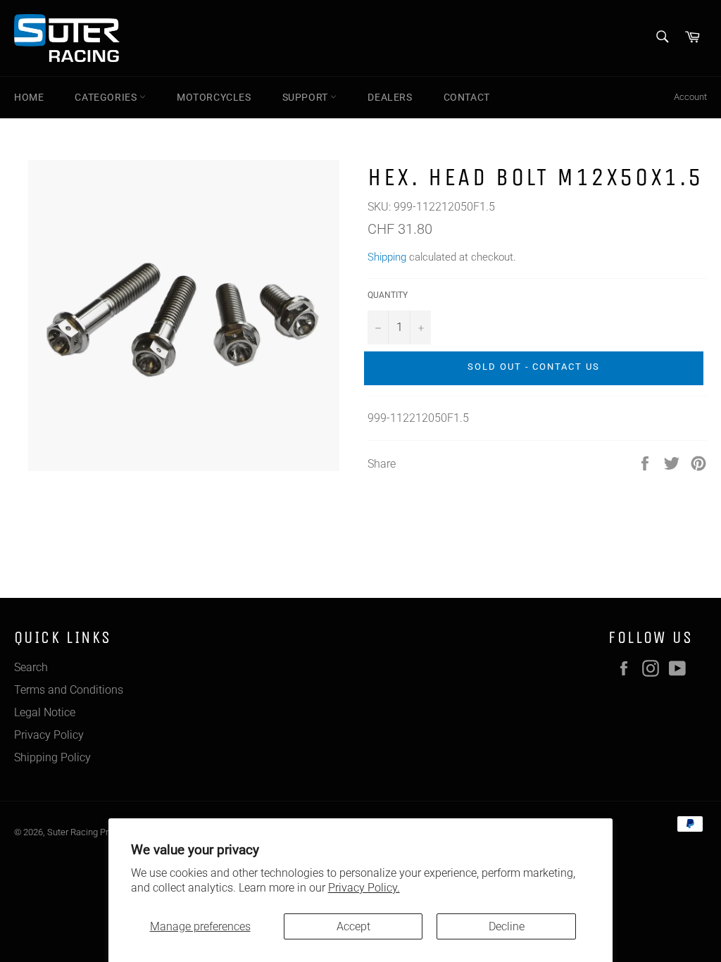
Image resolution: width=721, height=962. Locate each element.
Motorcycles (214, 97)
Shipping (387, 257)
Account (690, 97)
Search (31, 667)
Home (29, 97)
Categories (107, 97)
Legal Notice (44, 712)
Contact (467, 97)
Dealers (390, 97)
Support (306, 97)
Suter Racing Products (91, 832)
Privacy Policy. (364, 887)
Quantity (388, 295)
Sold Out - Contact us (534, 366)
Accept (353, 926)
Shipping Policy (52, 757)
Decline (507, 926)
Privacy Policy (49, 735)
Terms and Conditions (68, 689)
